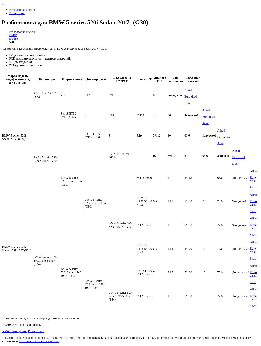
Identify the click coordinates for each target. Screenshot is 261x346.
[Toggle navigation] (3, 4)
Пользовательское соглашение (39, 341)
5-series (13, 38)
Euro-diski (190, 96)
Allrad (188, 90)
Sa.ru (187, 103)
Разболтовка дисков (22, 9)
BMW (13, 35)
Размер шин (17, 13)
